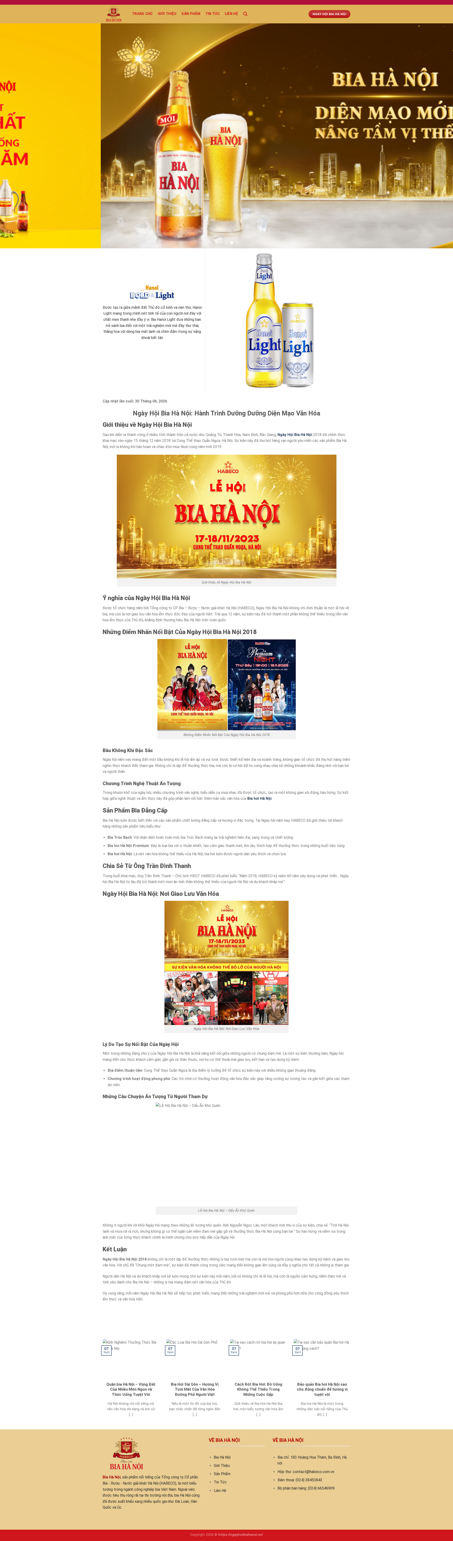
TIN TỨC (213, 14)
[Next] (438, 135)
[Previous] (15, 135)
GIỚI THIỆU (167, 14)
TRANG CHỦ (142, 14)
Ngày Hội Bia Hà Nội (294, 401)
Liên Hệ (220, 1457)
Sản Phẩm (222, 1440)
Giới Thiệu (222, 1432)
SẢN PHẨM (190, 14)
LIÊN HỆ (231, 14)
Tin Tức (220, 1448)
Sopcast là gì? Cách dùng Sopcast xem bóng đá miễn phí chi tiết (156, 1276)
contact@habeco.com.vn (313, 1438)
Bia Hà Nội (222, 1423)
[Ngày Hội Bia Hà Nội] (114, 14)
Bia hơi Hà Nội (259, 765)
